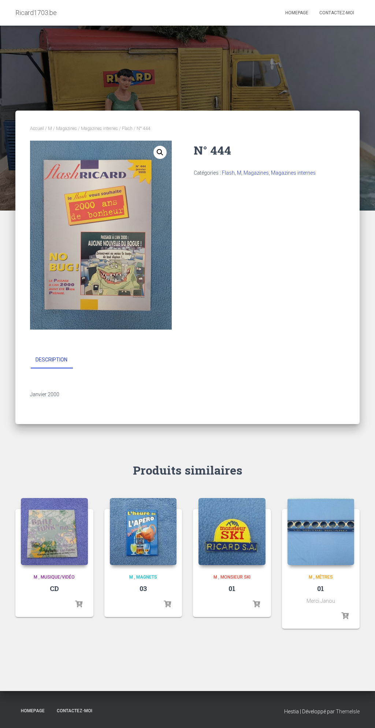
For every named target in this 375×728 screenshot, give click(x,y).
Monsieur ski (235, 577)
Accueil (37, 128)
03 (143, 588)
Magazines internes (99, 128)
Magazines (66, 128)
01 (232, 588)
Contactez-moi (336, 12)
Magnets (146, 577)
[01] (232, 531)
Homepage (296, 12)
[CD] (54, 531)
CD (54, 588)
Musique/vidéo (58, 577)
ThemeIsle (348, 711)
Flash (127, 128)
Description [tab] (51, 360)
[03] (143, 531)
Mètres (324, 577)
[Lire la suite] (78, 604)
